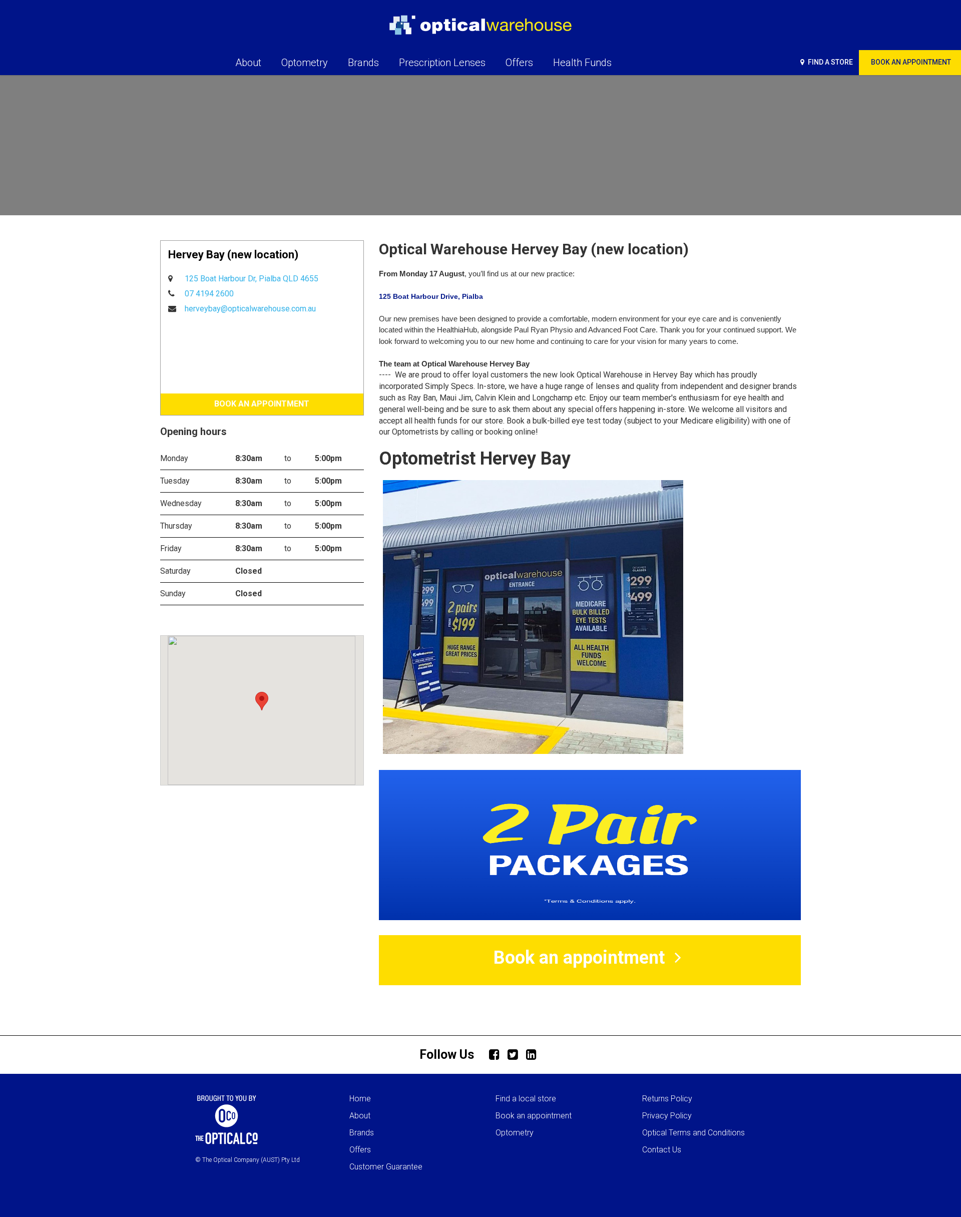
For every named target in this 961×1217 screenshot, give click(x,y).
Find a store (829, 62)
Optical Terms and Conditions (693, 1132)
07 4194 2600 (209, 293)
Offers (360, 1149)
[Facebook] (497, 1054)
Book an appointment (534, 1115)
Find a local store (526, 1098)
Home (360, 1098)
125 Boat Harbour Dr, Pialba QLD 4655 (251, 278)
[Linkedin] (534, 1054)
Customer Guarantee (385, 1166)
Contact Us (661, 1149)
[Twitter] (516, 1054)
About (359, 1115)
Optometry (515, 1132)
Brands (361, 1132)
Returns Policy (667, 1098)
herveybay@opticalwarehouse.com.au (250, 308)
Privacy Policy (667, 1115)
